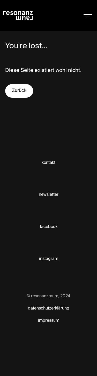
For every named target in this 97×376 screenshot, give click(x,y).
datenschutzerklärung (48, 308)
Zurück (19, 90)
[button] (87, 15)
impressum (48, 321)
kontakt (48, 163)
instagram (48, 259)
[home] (34, 15)
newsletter (48, 195)
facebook (48, 227)
